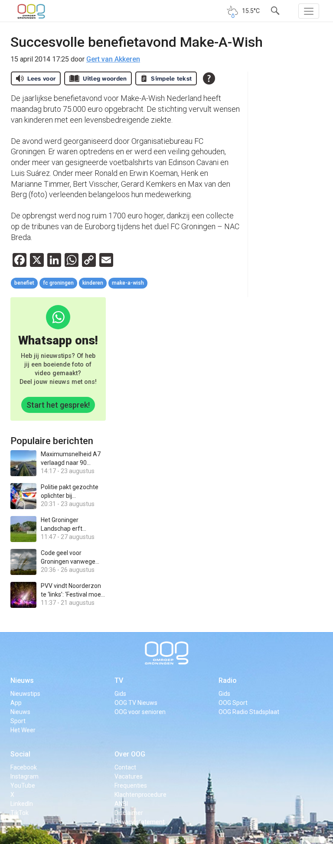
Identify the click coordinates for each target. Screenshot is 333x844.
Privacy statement (139, 821)
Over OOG (129, 754)
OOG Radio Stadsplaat (249, 711)
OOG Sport (233, 702)
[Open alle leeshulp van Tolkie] (209, 78)
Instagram (24, 776)
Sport (18, 720)
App (16, 702)
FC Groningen (58, 283)
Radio (228, 680)
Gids (120, 693)
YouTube (22, 785)
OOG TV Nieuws (135, 702)
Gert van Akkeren (113, 59)
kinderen (92, 283)
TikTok (19, 812)
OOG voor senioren (140, 711)
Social (20, 754)
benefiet (24, 283)
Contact (125, 767)
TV (118, 680)
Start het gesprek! (58, 404)
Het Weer (23, 730)
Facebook (23, 767)
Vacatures (128, 776)
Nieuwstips (25, 693)
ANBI (121, 803)
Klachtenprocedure (140, 794)
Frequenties (130, 785)
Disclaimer (128, 812)
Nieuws (22, 680)
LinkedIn (21, 803)
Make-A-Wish (128, 283)
